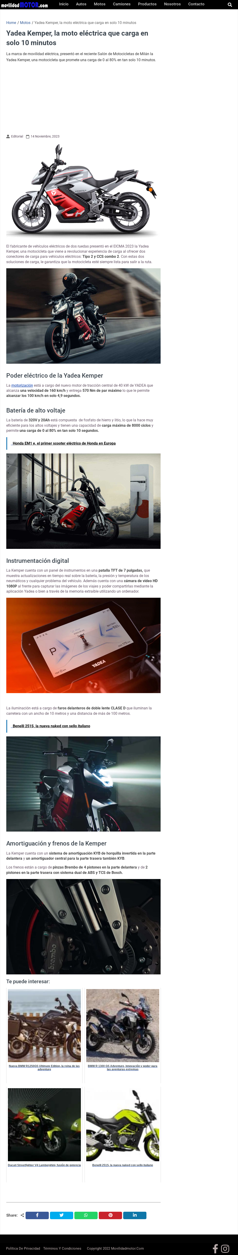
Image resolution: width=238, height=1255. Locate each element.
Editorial (17, 136)
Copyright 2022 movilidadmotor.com (115, 1248)
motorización (22, 385)
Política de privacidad (23, 1248)
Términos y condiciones (62, 1248)
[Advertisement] (83, 97)
